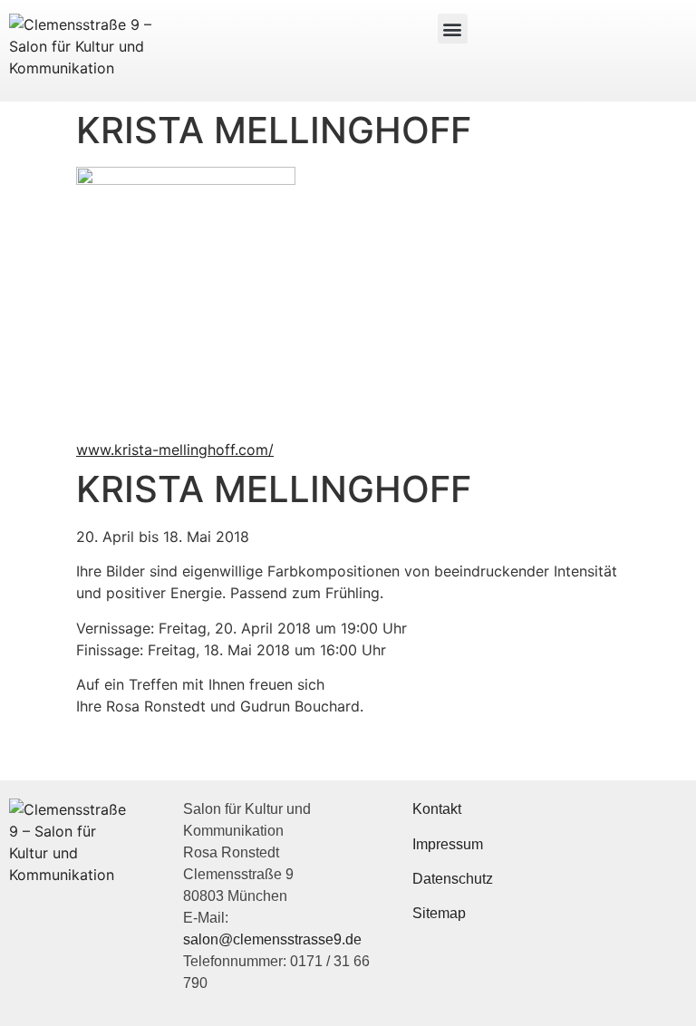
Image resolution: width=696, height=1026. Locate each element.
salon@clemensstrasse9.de (272, 939)
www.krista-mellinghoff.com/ (175, 449)
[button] (453, 29)
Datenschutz (452, 878)
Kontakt (436, 809)
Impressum (447, 844)
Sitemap (439, 913)
